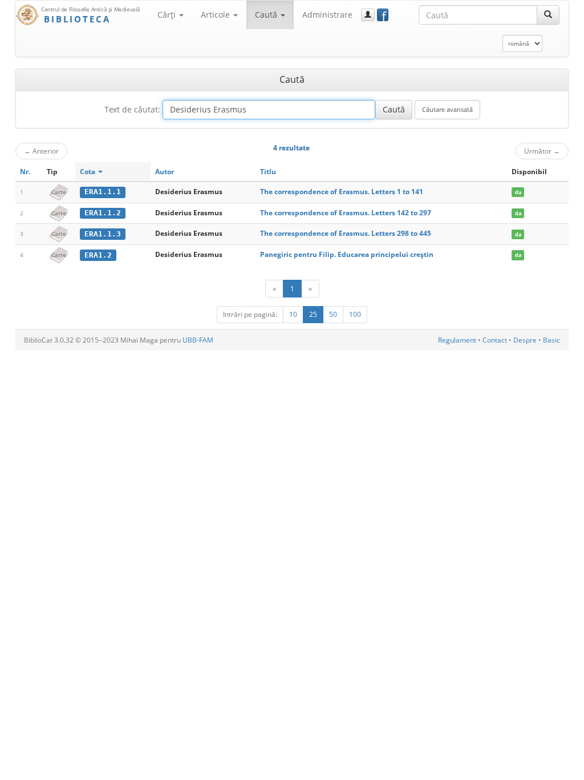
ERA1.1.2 (102, 212)
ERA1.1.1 (102, 191)
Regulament (457, 340)
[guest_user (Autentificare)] (368, 15)
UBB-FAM (197, 340)
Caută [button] (267, 14)
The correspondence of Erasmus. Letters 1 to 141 (341, 191)
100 (355, 314)
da (518, 192)
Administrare (327, 14)
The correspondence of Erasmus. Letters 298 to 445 (345, 233)
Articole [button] (216, 14)
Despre (525, 340)
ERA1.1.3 (102, 234)
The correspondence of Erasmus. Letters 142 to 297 (345, 213)
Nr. (25, 171)
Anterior (41, 150)
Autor (164, 171)
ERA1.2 (98, 255)
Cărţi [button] (167, 14)
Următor (542, 150)
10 (293, 314)
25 (313, 314)
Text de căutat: (132, 109)
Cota (88, 171)
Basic (551, 340)
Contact (494, 340)
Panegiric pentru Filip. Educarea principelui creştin (346, 254)
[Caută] (548, 15)
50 (333, 314)
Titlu (268, 171)
